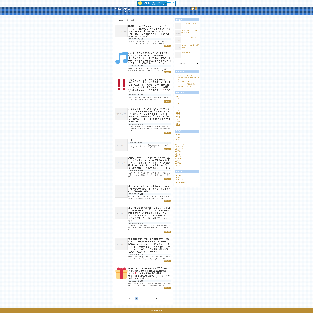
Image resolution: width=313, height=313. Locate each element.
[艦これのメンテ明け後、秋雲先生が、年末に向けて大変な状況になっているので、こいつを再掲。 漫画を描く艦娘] (121, 191)
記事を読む (167, 45)
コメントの (181, 180)
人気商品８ (178, 162)
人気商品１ (178, 150)
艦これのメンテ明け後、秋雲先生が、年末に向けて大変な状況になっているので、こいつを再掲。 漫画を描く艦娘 (149, 188)
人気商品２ (178, 151)
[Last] (156, 298)
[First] (129, 298)
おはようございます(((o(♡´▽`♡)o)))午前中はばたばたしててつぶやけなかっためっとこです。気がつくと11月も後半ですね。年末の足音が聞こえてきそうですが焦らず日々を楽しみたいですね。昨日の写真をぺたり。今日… (149, 58)
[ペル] (121, 145)
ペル (130, 140)
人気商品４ (178, 155)
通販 (177, 139)
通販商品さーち (179, 144)
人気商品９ (178, 163)
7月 (179, 99)
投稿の (179, 177)
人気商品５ (178, 156)
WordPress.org (180, 182)
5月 (179, 103)
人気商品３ (178, 153)
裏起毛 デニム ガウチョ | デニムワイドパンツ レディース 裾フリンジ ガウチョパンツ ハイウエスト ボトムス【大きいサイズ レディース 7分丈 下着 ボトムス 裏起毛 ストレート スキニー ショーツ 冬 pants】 (149, 31)
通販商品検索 (179, 148)
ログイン (178, 175)
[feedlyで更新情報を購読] (192, 8)
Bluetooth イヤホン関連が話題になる (187, 84)
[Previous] (133, 298)
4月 (179, 104)
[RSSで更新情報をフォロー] (196, 8)
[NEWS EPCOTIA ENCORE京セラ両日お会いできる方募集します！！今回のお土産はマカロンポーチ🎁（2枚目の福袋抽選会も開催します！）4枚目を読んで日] (121, 273)
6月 (179, 101)
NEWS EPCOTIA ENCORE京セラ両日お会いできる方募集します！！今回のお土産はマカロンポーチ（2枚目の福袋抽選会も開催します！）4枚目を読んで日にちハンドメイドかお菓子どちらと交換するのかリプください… (149, 273)
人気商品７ (178, 160)
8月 (179, 98)
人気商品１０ (179, 165)
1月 (179, 110)
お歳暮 (141, 65)
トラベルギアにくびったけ (189, 23)
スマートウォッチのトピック (189, 38)
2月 (179, 108)
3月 (179, 106)
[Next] (153, 298)
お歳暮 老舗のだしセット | (189, 52)
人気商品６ (178, 158)
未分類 (141, 39)
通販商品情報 (122, 9)
